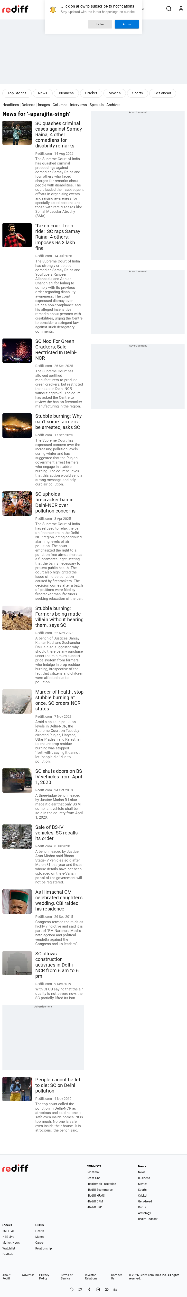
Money (39, 1237)
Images (44, 105)
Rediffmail (93, 1172)
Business (66, 93)
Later (100, 24)
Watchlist (8, 1248)
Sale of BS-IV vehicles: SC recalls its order (56, 832)
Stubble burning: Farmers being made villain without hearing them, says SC (59, 617)
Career (39, 1242)
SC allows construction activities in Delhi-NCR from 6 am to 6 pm (57, 965)
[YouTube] (107, 1289)
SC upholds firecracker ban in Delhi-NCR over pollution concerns (55, 502)
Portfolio (8, 1254)
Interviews (78, 105)
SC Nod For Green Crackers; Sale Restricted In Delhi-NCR (56, 350)
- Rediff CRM (95, 1201)
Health (39, 1231)
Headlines (10, 105)
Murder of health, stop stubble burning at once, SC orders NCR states (59, 700)
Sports (137, 93)
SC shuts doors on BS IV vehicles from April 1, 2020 (58, 776)
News (42, 93)
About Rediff (6, 1276)
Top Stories (17, 93)
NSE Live (8, 1237)
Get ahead (162, 93)
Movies (115, 93)
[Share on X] (80, 1289)
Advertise (28, 1275)
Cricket (91, 93)
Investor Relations (91, 1276)
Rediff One (93, 1178)
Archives (113, 105)
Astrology (144, 1213)
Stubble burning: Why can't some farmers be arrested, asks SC (58, 421)
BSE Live (8, 1231)
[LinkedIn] (115, 1289)
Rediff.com (147, 1275)
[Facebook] (89, 1289)
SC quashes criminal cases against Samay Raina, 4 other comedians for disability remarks (58, 135)
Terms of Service (67, 1276)
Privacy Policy (44, 1276)
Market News (11, 1242)
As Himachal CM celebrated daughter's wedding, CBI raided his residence (59, 900)
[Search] (168, 9)
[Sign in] (181, 9)
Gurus (142, 1207)
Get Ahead (145, 1201)
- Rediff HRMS (96, 1195)
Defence (28, 105)
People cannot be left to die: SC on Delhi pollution (58, 1085)
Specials (97, 105)
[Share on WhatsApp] (72, 1289)
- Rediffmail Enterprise (101, 1184)
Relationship (43, 1248)
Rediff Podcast (148, 1219)
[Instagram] (98, 1289)
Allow (126, 24)
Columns (60, 105)
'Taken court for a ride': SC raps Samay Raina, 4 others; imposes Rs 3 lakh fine (57, 237)
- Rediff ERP (94, 1207)
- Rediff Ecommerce (99, 1189)
